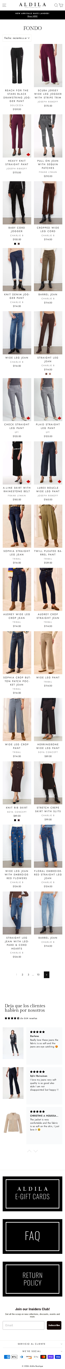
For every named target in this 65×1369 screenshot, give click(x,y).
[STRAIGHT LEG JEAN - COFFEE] (46, 374)
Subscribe (54, 1325)
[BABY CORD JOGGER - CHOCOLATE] (19, 244)
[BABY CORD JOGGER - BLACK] (15, 244)
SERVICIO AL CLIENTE (31, 1343)
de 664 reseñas (28, 1018)
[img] (12, 1018)
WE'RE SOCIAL (31, 1351)
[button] (29, 1152)
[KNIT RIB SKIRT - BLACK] (15, 820)
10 (38, 974)
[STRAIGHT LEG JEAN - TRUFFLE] (50, 374)
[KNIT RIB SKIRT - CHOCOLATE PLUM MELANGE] (19, 820)
